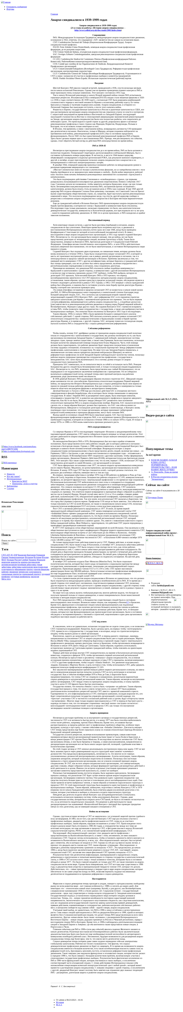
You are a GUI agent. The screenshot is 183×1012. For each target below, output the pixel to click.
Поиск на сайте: (9, 540)
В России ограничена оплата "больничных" (164, 478)
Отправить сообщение (16, 7)
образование (20, 569)
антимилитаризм (9, 564)
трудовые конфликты (20, 576)
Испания (29, 557)
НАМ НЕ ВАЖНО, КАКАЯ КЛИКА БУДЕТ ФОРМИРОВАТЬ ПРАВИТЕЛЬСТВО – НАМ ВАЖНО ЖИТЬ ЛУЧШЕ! (164, 465)
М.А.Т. (59, 1005)
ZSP (15, 555)
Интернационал (14, 479)
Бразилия (22, 555)
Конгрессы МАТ (19, 481)
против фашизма (41, 569)
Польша (10, 560)
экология (35, 576)
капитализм (27, 567)
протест (29, 569)
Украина (32, 560)
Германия (40, 555)
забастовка (17, 567)
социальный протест (31, 574)
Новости (11, 474)
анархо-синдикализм (30, 562)
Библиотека (12, 486)
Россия (17, 560)
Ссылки (10, 488)
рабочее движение (9, 572)
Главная (54, 14)
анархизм (5, 562)
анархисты (15, 562)
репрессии (23, 572)
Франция (41, 560)
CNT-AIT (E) (7, 555)
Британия (31, 555)
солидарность (35, 572)
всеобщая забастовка (26, 564)
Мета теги (6, 579)
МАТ (3, 560)
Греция (4, 557)
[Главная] (5, 2)
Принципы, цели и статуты (24, 483)
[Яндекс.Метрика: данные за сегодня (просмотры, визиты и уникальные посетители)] (154, 624)
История (37, 557)
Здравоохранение (16, 557)
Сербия (24, 560)
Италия (45, 557)
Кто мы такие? (13, 476)
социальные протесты (11, 574)
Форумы (10, 9)
